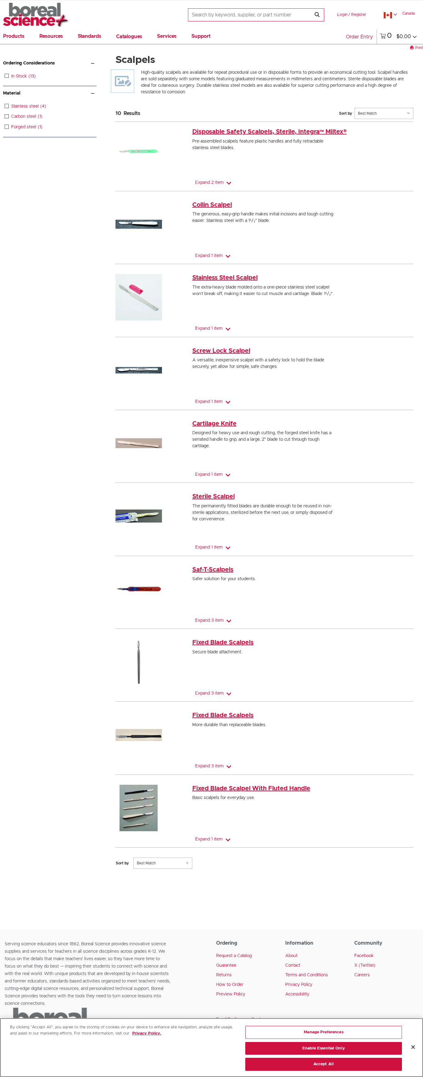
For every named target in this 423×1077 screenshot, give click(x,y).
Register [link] (358, 15)
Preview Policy (230, 994)
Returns (224, 975)
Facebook (364, 956)
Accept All (323, 1064)
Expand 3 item (209, 620)
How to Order (229, 984)
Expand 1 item (209, 256)
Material (11, 93)
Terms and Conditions (306, 975)
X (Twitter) (364, 965)
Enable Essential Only (323, 1048)
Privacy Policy (298, 984)
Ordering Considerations (29, 63)
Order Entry (359, 36)
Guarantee (226, 965)
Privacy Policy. (146, 1033)
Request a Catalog (234, 956)
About (291, 956)
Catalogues (129, 36)
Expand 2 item (209, 182)
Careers (362, 975)
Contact (292, 965)
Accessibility (297, 994)
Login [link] (342, 15)
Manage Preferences (323, 1032)
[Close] (413, 1047)
